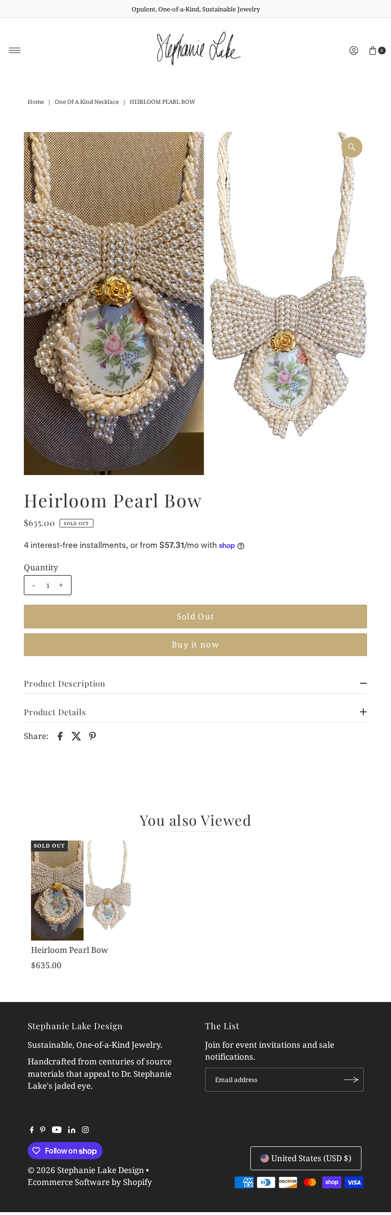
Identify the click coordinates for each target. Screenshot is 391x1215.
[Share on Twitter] (76, 735)
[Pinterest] (42, 1130)
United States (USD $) (311, 1158)
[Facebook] (32, 1130)
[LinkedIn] (71, 1130)
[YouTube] (57, 1130)
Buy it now (195, 644)
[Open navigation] (15, 50)
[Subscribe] (352, 1080)
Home (36, 102)
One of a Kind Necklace (87, 102)
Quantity (41, 567)
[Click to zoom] (351, 147)
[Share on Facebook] (60, 735)
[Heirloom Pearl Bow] (81, 890)
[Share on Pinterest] (92, 735)
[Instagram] (85, 1130)
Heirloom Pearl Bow (69, 949)
